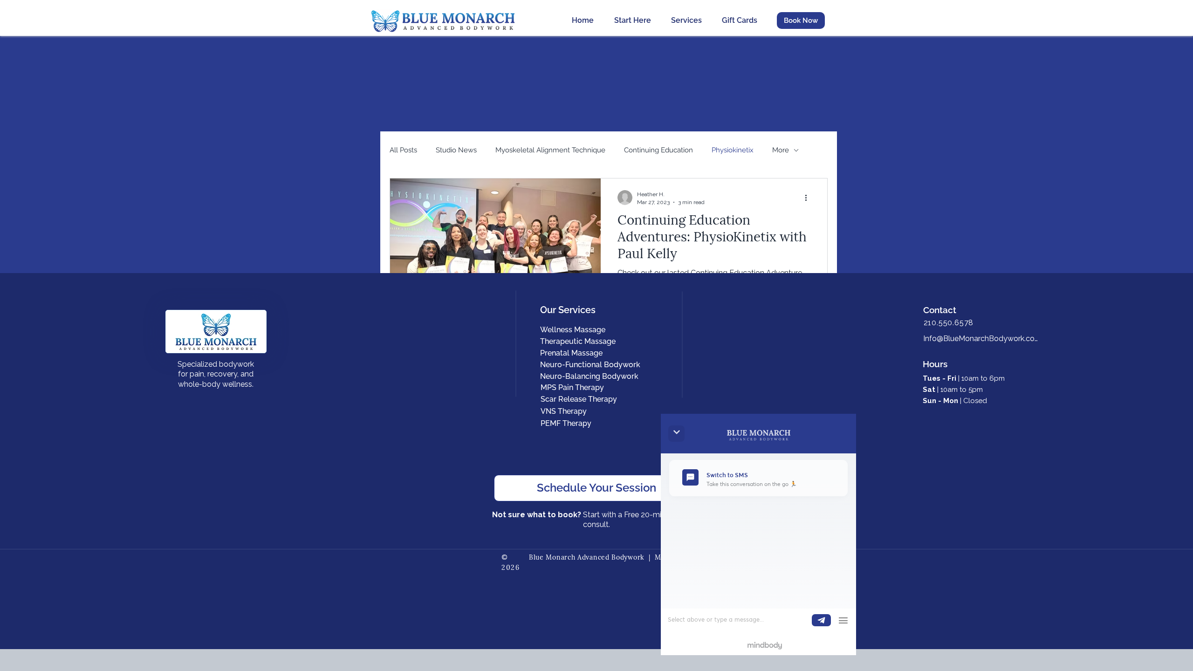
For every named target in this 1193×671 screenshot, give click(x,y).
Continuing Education (658, 150)
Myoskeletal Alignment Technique (550, 150)
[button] (801, 20)
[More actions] (809, 197)
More (780, 150)
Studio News (456, 150)
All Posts (403, 150)
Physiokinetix (733, 150)
